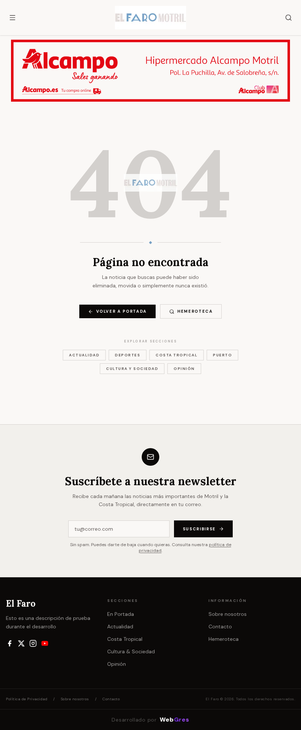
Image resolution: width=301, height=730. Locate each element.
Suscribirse (199, 528)
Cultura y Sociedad (132, 368)
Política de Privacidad (26, 699)
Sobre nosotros (227, 614)
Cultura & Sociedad (131, 651)
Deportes (127, 355)
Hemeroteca (195, 311)
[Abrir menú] (12, 17)
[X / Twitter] (21, 643)
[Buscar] (288, 17)
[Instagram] (33, 643)
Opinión (184, 368)
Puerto (222, 355)
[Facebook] (9, 643)
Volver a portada (121, 311)
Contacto (220, 626)
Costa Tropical (176, 355)
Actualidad (84, 355)
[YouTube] (44, 643)
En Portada (120, 614)
